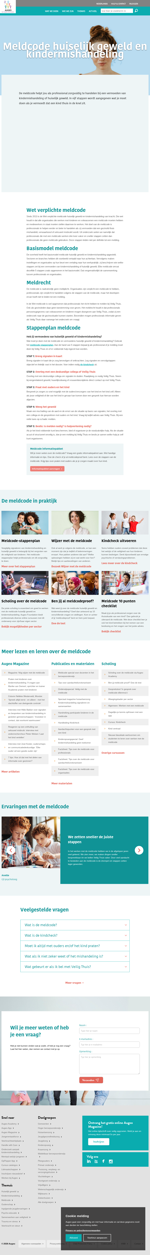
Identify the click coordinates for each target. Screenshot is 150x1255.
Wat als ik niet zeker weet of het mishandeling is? (64, 956)
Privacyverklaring (57, 1244)
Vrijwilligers (43, 1185)
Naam (82, 1025)
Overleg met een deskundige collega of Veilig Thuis (65, 372)
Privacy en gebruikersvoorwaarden (83, 1230)
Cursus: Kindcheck (117, 722)
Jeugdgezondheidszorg (49, 1136)
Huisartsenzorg (45, 1132)
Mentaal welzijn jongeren (12, 1156)
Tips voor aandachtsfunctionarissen (74, 682)
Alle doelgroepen (46, 1202)
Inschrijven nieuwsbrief (12, 1173)
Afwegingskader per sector (120, 699)
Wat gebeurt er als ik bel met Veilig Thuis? (58, 966)
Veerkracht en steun (10, 1226)
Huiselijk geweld (8, 1191)
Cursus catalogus (9, 1165)
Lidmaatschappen (9, 1169)
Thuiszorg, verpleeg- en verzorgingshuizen (49, 1170)
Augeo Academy (9, 1124)
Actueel (93, 11)
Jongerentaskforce (10, 1136)
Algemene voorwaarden (31, 1244)
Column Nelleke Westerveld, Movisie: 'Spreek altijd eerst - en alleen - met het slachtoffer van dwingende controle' (26, 699)
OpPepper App (8, 1161)
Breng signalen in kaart (48, 356)
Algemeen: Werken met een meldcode (126, 705)
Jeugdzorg (43, 1141)
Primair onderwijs (46, 1165)
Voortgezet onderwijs (47, 1181)
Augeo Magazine (9, 1132)
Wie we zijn (68, 11)
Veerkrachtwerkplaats (11, 1141)
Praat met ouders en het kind (52, 387)
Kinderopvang (44, 1145)
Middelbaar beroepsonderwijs (51, 1153)
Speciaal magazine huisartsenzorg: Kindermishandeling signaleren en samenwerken (74, 702)
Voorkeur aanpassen (97, 1237)
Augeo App (6, 1128)
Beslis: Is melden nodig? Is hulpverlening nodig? (64, 426)
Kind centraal (114, 728)
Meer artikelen (10, 771)
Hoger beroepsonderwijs (49, 1128)
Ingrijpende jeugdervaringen (14, 1208)
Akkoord (74, 1237)
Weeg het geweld (46, 407)
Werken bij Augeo (9, 1178)
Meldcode (6, 1200)
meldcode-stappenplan (41, 345)
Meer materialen (61, 783)
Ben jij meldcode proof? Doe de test (124, 682)
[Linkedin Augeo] (89, 1161)
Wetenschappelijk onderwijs (51, 1189)
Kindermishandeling (10, 1196)
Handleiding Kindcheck (68, 723)
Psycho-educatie (9, 1213)
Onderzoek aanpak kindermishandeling (10, 1150)
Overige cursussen (113, 753)
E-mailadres (85, 1039)
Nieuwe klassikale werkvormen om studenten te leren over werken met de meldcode (126, 738)
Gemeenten (43, 1124)
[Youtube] (96, 1161)
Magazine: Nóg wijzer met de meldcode (26, 672)
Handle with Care (9, 1145)
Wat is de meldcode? (41, 925)
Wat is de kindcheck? (41, 935)
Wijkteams (42, 1193)
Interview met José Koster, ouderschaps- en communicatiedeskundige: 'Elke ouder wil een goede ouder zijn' (27, 747)
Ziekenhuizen (44, 1198)
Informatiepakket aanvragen (46, 469)
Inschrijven (98, 1141)
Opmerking (85, 1051)
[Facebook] (103, 1161)
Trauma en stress (9, 1221)
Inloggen (133, 4)
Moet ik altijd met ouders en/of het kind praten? (62, 946)
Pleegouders (44, 1161)
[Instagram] (111, 1162)
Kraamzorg (43, 1149)
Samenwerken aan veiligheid (14, 1217)
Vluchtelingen (44, 1176)
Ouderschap (7, 1204)
